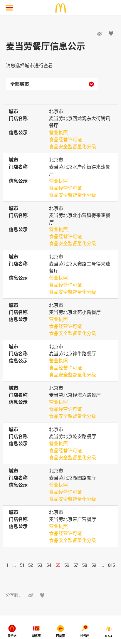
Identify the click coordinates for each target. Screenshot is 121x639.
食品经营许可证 (65, 139)
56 (66, 565)
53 (39, 565)
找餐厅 (84, 636)
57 (75, 565)
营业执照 (58, 132)
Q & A (108, 636)
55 (58, 565)
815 (111, 565)
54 (48, 565)
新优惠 (36, 636)
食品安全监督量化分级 (72, 146)
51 (22, 565)
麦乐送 (12, 636)
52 (30, 565)
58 (84, 565)
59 (93, 565)
